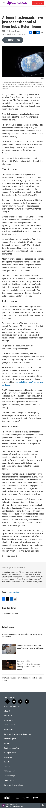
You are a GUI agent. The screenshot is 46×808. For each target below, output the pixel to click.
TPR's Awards (9, 780)
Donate (39, 3)
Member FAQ (8, 757)
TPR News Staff (9, 771)
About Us (7, 711)
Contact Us (8, 715)
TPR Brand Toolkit (10, 725)
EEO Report (8, 743)
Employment (8, 720)
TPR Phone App (9, 776)
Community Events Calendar (14, 785)
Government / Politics (23, 661)
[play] (3, 805)
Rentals (6, 762)
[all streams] (43, 805)
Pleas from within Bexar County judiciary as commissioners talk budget (29, 666)
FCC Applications (10, 753)
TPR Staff (7, 766)
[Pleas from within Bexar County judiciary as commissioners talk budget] (9, 665)
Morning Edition (14, 592)
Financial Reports (10, 739)
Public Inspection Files (11, 748)
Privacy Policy (8, 729)
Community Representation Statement (17, 734)
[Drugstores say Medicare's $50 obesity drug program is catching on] (9, 649)
